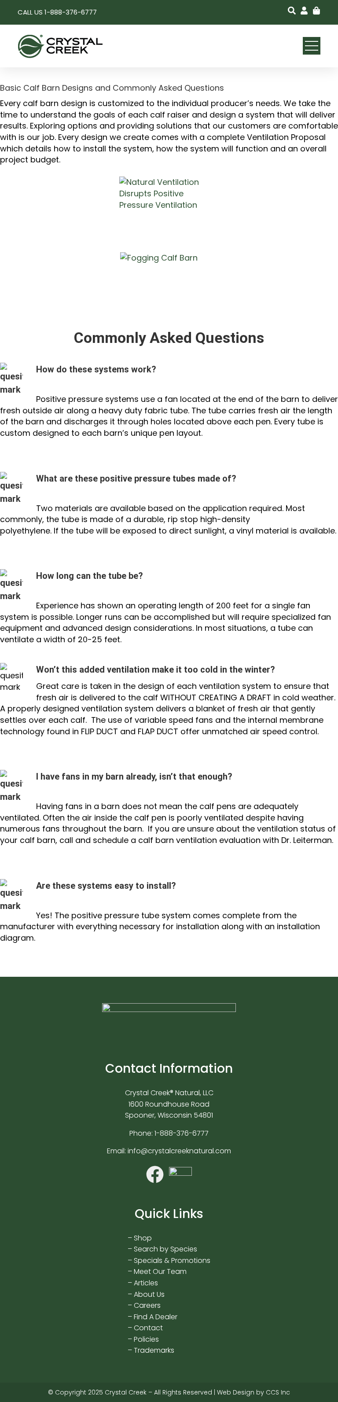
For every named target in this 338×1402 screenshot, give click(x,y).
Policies (146, 1339)
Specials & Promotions (172, 1260)
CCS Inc (278, 1392)
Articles (146, 1283)
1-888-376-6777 (181, 1133)
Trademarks (154, 1350)
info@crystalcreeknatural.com (179, 1151)
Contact (148, 1328)
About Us (149, 1294)
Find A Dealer (155, 1317)
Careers (147, 1305)
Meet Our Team (160, 1271)
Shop (143, 1238)
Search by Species (165, 1249)
